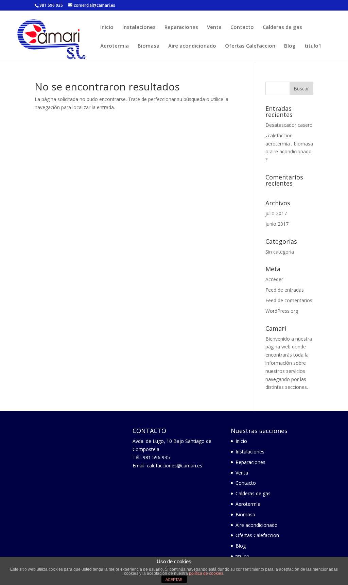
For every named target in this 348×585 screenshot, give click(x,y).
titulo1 (312, 46)
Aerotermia (114, 46)
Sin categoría (279, 251)
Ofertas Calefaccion (250, 46)
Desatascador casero (289, 125)
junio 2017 (277, 224)
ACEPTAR (174, 580)
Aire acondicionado (192, 46)
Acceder (274, 279)
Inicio (107, 27)
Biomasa (148, 46)
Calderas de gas (282, 27)
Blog (290, 46)
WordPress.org (281, 311)
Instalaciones (139, 27)
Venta (214, 27)
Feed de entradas (284, 290)
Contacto (242, 27)
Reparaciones (181, 27)
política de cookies (206, 573)
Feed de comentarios (288, 300)
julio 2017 (276, 213)
